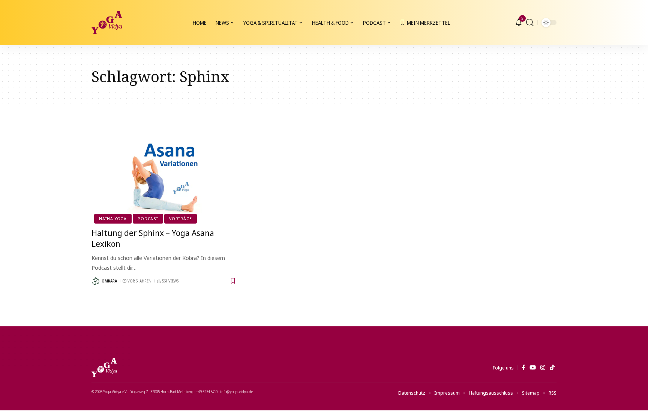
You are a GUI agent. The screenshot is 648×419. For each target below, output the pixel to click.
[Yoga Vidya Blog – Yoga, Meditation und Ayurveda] (104, 367)
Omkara (109, 281)
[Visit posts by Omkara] (96, 281)
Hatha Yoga (113, 218)
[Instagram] (542, 367)
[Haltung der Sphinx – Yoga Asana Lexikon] (164, 177)
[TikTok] (552, 367)
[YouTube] (533, 367)
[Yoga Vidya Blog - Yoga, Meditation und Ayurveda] (107, 22)
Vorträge (180, 218)
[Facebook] (523, 367)
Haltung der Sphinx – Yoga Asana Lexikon (153, 238)
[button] (530, 22)
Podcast (148, 218)
